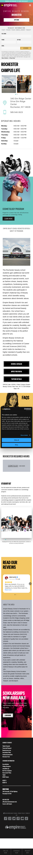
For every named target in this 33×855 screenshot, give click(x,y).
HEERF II (4, 780)
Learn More (8, 219)
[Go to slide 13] (25, 539)
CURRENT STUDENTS (7, 743)
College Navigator (6, 766)
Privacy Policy (12, 58)
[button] (30, 5)
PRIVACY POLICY (21, 813)
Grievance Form (6, 757)
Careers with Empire (7, 804)
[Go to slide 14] (27, 539)
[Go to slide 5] (12, 539)
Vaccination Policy (6, 752)
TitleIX (3, 775)
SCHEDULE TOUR (16, 852)
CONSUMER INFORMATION (8, 761)
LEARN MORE (8, 715)
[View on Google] (6, 578)
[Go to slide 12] (24, 539)
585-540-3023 (16, 112)
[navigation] (9, 5)
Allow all (16, 440)
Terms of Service (5, 58)
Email (3, 46)
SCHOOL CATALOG (16, 364)
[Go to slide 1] (5, 539)
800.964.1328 (5, 800)
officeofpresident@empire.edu (9, 802)
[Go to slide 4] (10, 539)
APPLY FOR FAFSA (16, 371)
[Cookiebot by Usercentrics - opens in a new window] (24, 409)
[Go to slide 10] (20, 539)
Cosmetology (13, 466)
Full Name (4, 34)
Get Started (25, 48)
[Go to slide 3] (8, 539)
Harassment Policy (6, 773)
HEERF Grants (5, 777)
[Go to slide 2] (7, 539)
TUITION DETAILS (16, 379)
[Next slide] (29, 523)
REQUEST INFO (27, 852)
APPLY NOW (16, 20)
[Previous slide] (3, 523)
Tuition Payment (6, 746)
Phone (3, 40)
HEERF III (4, 783)
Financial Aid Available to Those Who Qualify (16, 1)
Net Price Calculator (7, 771)
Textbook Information (7, 755)
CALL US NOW (5, 852)
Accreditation (5, 764)
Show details (24, 435)
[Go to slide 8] (17, 539)
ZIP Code (19, 40)
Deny (16, 444)
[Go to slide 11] (22, 539)
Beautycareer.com (6, 750)
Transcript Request (6, 748)
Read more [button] (8, 590)
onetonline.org (5, 769)
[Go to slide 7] (15, 539)
